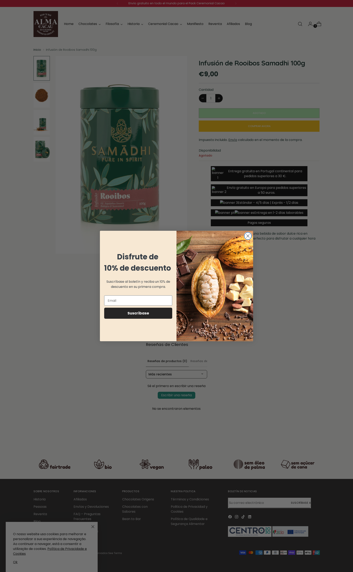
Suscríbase (138, 313)
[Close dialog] (247, 236)
